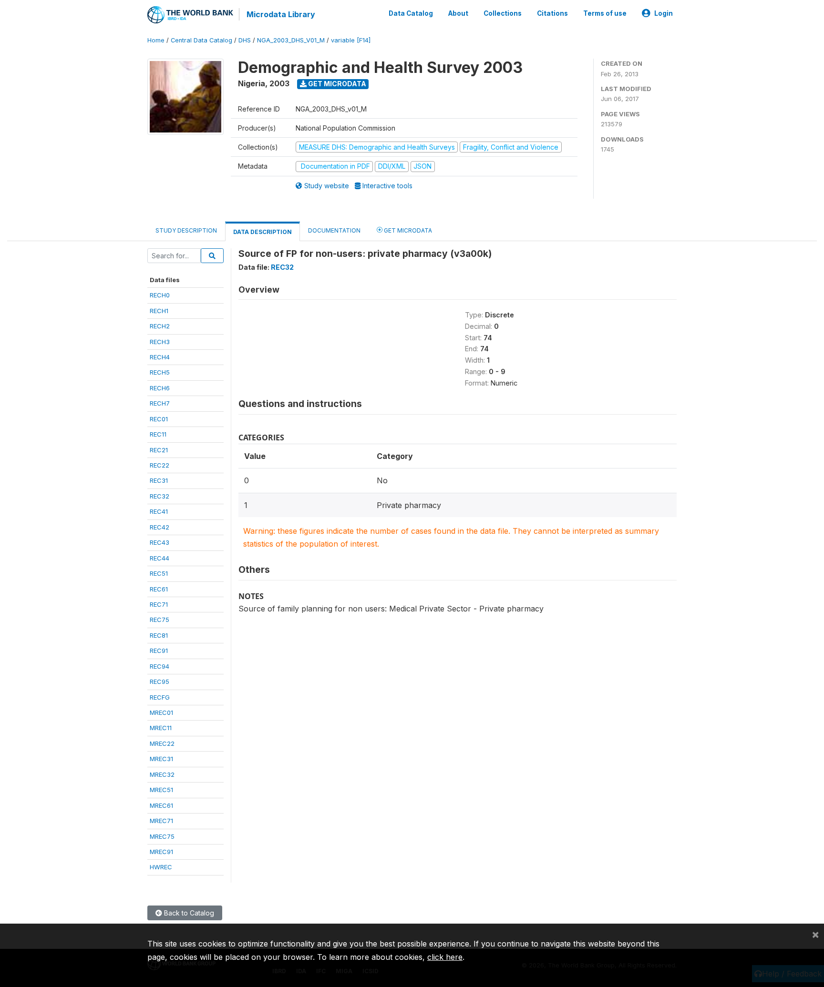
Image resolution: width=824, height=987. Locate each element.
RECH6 (160, 388)
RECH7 (160, 403)
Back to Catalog (188, 913)
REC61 (159, 589)
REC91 (159, 650)
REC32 (159, 496)
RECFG (160, 697)
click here (445, 957)
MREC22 (162, 743)
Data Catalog (411, 13)
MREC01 (161, 712)
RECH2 (160, 326)
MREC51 (161, 790)
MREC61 (161, 805)
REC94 (159, 666)
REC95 (159, 681)
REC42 (159, 527)
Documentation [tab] (334, 230)
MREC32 (162, 774)
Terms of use (605, 13)
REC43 (159, 542)
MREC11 (161, 728)
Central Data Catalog (201, 40)
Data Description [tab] (262, 231)
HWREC (161, 867)
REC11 (158, 434)
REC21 (159, 450)
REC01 (159, 419)
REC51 (159, 573)
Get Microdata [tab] (407, 230)
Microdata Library (281, 14)
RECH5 (160, 372)
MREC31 (161, 759)
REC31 (159, 480)
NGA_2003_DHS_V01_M (291, 40)
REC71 (159, 604)
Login (663, 13)
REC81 (159, 635)
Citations (552, 13)
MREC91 (161, 851)
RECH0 (160, 295)
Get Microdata (336, 84)
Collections (503, 13)
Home (156, 40)
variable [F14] (351, 40)
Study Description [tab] (186, 230)
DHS (244, 40)
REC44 (159, 558)
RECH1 (159, 311)
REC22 (159, 465)
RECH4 (160, 357)
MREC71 (161, 820)
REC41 (159, 511)
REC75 (159, 619)
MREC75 (162, 836)
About (458, 13)
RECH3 (160, 342)
